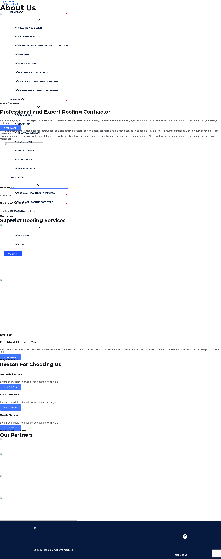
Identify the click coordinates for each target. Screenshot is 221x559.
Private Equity (26, 168)
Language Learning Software (35, 202)
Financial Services (29, 133)
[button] (21, 12)
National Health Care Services (36, 193)
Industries (16, 99)
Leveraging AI (17, 211)
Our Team (23, 235)
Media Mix (23, 54)
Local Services (27, 150)
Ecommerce (25, 115)
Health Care (25, 141)
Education (24, 124)
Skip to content (8, 1)
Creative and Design (30, 27)
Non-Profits (25, 159)
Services (15, 12)
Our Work (15, 177)
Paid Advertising (27, 63)
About (13, 220)
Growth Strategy (29, 36)
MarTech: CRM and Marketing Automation (43, 45)
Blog (21, 244)
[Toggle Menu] (39, 20)
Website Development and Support (39, 90)
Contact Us (181, 555)
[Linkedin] (185, 536)
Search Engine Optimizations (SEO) (38, 81)
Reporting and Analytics (33, 72)
